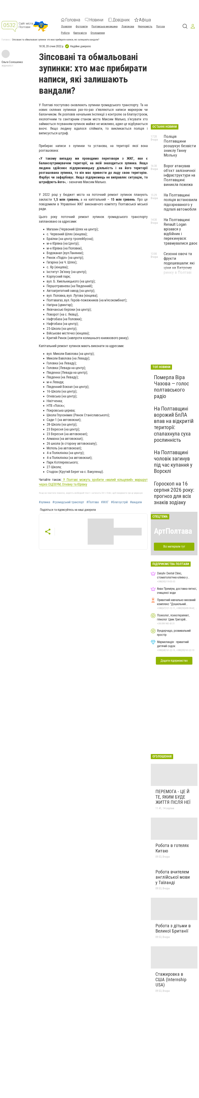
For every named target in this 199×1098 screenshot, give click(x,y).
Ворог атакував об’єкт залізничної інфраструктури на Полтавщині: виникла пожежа (180, 175)
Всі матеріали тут (174, 546)
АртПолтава (173, 531)
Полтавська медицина (105, 26)
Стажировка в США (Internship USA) (170, 979)
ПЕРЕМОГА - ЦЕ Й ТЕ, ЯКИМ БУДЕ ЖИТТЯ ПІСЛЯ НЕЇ (172, 797)
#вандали (136, 502)
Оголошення (98, 32)
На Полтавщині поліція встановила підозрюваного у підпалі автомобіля (180, 202)
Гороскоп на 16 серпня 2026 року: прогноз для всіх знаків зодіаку (174, 493)
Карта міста (80, 32)
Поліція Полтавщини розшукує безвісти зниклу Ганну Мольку (180, 146)
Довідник (121, 20)
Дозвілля (66, 26)
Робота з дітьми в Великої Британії (173, 928)
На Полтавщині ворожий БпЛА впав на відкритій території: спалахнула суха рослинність (174, 424)
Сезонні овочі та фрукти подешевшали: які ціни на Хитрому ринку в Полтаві (179, 263)
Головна (72, 20)
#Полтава (92, 502)
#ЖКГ (105, 502)
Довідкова (127, 26)
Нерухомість (145, 26)
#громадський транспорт (68, 502)
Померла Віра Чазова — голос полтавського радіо (171, 386)
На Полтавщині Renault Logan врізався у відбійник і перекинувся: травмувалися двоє (180, 231)
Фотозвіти (82, 26)
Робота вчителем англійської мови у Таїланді (172, 877)
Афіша (145, 20)
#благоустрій (119, 502)
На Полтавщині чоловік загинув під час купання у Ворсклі (173, 461)
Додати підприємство (174, 660)
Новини (96, 20)
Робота (65, 32)
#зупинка (44, 502)
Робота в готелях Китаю (172, 848)
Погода (160, 26)
